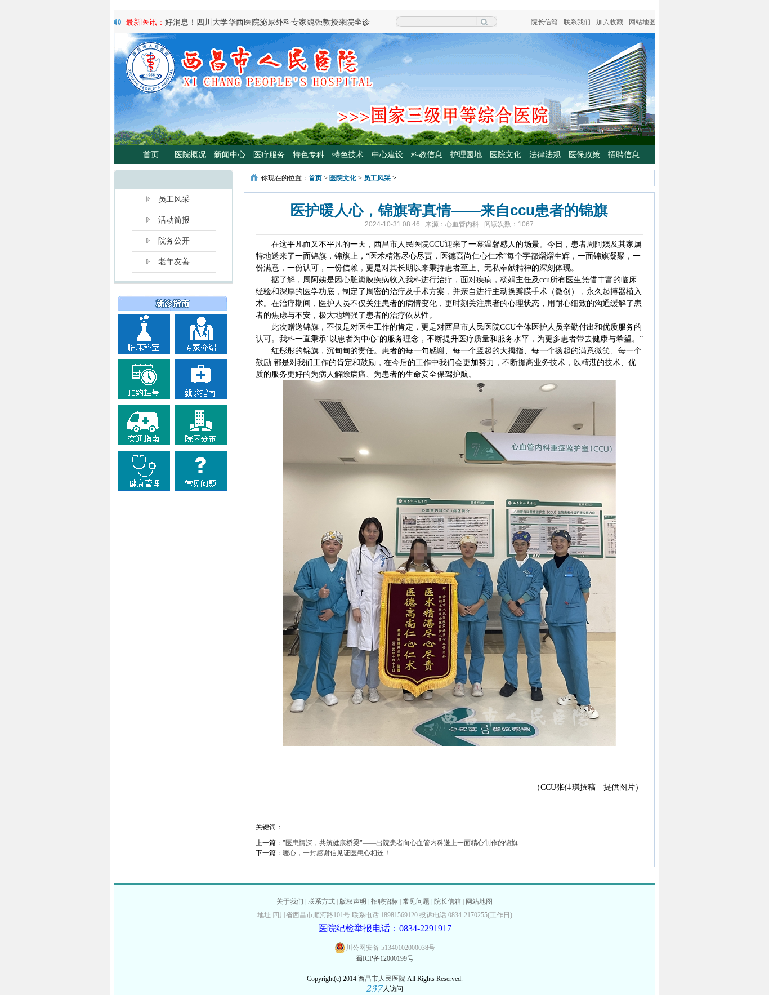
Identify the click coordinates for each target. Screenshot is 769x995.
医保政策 (584, 154)
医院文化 (505, 154)
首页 (151, 154)
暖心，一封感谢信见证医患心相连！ (337, 853)
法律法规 (545, 154)
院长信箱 (544, 22)
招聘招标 (384, 901)
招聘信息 (624, 154)
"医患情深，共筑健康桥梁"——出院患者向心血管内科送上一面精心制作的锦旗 (400, 843)
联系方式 (321, 901)
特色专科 (308, 154)
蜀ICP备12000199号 (385, 958)
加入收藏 (609, 22)
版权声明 (352, 901)
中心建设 (387, 154)
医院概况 (190, 154)
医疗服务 (269, 154)
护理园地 (466, 154)
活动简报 (174, 220)
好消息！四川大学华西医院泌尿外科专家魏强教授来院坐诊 (267, 21)
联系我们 (577, 22)
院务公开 (174, 241)
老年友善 (174, 261)
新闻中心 (229, 154)
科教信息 (426, 154)
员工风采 (174, 199)
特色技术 (348, 154)
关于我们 (289, 901)
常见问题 (416, 901)
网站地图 (642, 22)
